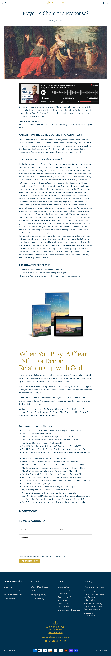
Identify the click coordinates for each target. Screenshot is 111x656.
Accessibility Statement (90, 614)
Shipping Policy (38, 594)
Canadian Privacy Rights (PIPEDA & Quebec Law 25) (93, 606)
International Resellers (69, 610)
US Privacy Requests (94, 591)
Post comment (30, 561)
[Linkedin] (65, 641)
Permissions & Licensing (64, 598)
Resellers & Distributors (63, 605)
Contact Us (63, 587)
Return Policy (37, 598)
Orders (34, 591)
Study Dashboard (39, 587)
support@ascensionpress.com (55, 637)
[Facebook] (46, 641)
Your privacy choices (94, 587)
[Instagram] (49, 641)
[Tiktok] (57, 641)
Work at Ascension (13, 594)
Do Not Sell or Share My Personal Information (94, 597)
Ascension (12, 650)
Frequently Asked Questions (66, 592)
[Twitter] (61, 641)
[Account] (103, 3)
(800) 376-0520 (56, 632)
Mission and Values (13, 591)
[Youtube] (53, 641)
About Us (8, 587)
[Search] (5, 3)
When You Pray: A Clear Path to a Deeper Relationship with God (53, 361)
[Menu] (2, 3)
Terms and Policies (101, 650)
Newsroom (9, 598)
